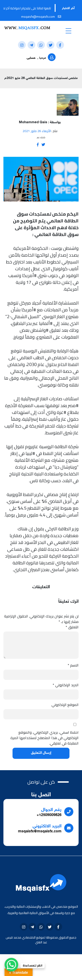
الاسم (73, 665)
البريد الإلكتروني (66, 685)
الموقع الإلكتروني (65, 704)
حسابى (31, 58)
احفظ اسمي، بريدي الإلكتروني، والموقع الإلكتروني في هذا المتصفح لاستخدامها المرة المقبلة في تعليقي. (44, 738)
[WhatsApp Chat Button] (11, 964)
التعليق (72, 627)
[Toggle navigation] (68, 31)
